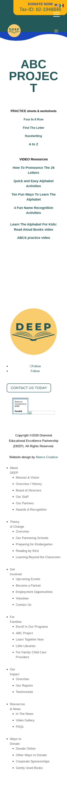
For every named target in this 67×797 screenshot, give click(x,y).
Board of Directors (28, 490)
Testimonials (24, 692)
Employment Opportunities (34, 592)
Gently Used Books (29, 768)
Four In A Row (33, 119)
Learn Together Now (30, 639)
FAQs (20, 726)
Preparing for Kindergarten (34, 544)
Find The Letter (33, 127)
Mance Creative (47, 457)
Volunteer (22, 598)
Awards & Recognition (31, 509)
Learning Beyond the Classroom (38, 557)
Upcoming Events (28, 579)
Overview (22, 531)
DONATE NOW (40, 4)
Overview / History (29, 484)
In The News (24, 714)
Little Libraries (26, 646)
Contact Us (23, 604)
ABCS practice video (33, 238)
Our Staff (22, 496)
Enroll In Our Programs (32, 626)
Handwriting (33, 136)
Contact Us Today (29, 388)
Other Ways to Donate (31, 755)
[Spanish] (61, 5)
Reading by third (27, 551)
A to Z (33, 144)
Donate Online (26, 748)
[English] (57, 5)
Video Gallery (25, 720)
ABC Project (24, 633)
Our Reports (24, 685)
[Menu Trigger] (56, 14)
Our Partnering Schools (32, 538)
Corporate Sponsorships (33, 761)
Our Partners (25, 503)
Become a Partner (28, 585)
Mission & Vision (27, 477)
